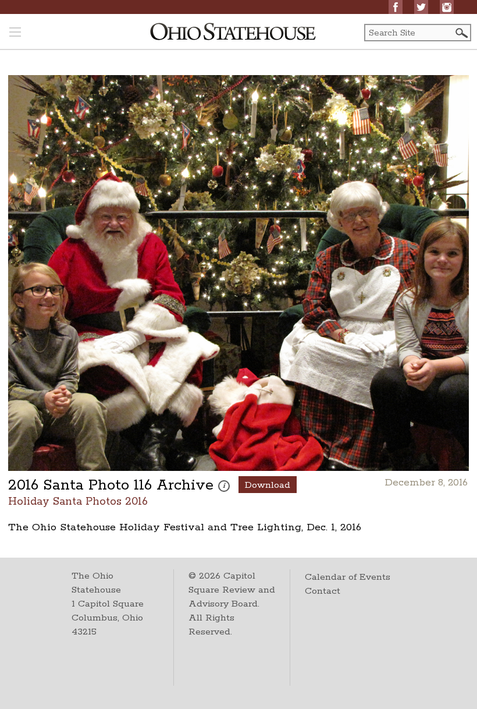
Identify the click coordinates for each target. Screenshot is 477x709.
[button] (460, 33)
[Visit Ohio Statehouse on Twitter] (421, 7)
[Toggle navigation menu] (15, 33)
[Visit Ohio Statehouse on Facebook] (396, 7)
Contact (322, 591)
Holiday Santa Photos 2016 (78, 500)
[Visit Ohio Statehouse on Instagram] (447, 7)
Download (267, 485)
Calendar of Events (347, 577)
